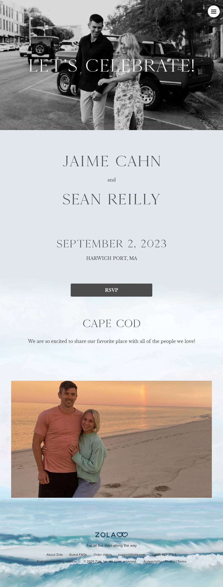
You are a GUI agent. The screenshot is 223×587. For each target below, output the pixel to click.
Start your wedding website (57, 561)
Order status (103, 555)
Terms (182, 561)
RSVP (111, 290)
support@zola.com (131, 555)
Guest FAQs (78, 555)
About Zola (55, 555)
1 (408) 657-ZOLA (164, 555)
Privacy (170, 561)
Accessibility (152, 561)
